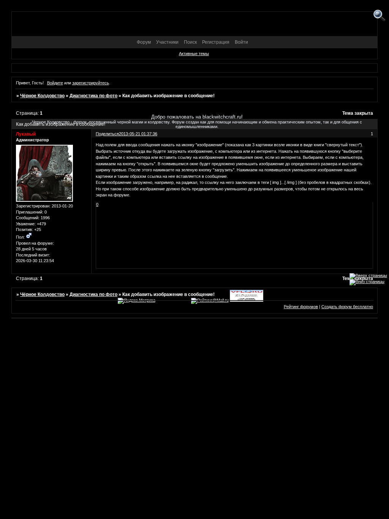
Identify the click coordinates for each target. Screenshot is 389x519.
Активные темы (194, 53)
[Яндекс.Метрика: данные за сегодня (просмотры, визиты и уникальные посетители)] (136, 301)
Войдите (55, 83)
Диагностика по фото (93, 95)
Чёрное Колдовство (42, 95)
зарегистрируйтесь (90, 83)
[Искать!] (379, 15)
